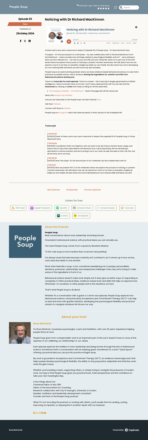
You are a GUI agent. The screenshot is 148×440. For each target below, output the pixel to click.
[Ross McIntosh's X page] (37, 413)
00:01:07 (52, 165)
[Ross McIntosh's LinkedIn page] (42, 413)
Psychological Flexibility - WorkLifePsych (66, 91)
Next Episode (53, 189)
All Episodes (72, 189)
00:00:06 (53, 143)
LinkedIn (67, 108)
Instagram (63, 112)
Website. (57, 104)
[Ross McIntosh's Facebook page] (34, 413)
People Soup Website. (63, 95)
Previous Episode (92, 189)
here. (99, 99)
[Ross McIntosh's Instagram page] (40, 413)
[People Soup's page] (115, 7)
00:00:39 (53, 158)
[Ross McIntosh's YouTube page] (45, 413)
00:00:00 (53, 134)
